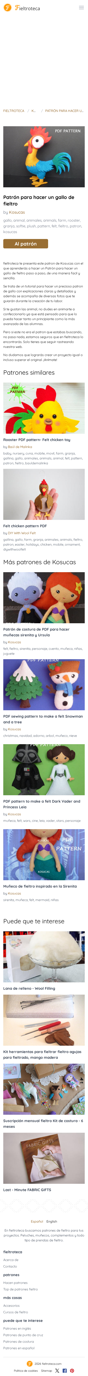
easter (20, 544)
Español (37, 1221)
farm (62, 220)
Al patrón (26, 244)
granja (9, 226)
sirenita (25, 649)
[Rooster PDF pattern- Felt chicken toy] (44, 408)
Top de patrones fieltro (20, 1289)
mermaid (42, 900)
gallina (8, 458)
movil (50, 453)
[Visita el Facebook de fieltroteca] (65, 1371)
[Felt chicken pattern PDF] (44, 494)
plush (31, 226)
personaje (39, 649)
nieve (73, 736)
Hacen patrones (15, 1283)
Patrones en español (19, 1348)
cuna (29, 453)
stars (60, 821)
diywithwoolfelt (14, 549)
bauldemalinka (36, 463)
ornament (72, 544)
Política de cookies (26, 1371)
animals (49, 220)
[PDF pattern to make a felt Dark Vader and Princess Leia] (44, 769)
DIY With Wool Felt (22, 533)
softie (20, 226)
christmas (10, 736)
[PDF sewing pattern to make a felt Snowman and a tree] (44, 684)
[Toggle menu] (81, 7)
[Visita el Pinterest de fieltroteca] (72, 1371)
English (51, 1221)
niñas (78, 649)
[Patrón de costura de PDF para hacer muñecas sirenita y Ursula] (44, 597)
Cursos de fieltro (15, 1312)
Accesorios (11, 1305)
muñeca (66, 649)
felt (54, 226)
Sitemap (46, 1371)
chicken (46, 544)
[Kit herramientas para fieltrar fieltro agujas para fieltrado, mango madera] (44, 1020)
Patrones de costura (18, 1341)
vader (50, 821)
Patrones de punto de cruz (23, 1335)
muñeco (61, 736)
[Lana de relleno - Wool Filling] (44, 956)
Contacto (10, 1266)
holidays (32, 544)
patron (75, 226)
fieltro (63, 226)
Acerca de (10, 1260)
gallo (7, 220)
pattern (43, 226)
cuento (54, 649)
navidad (25, 736)
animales (34, 220)
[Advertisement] (44, 61)
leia (42, 821)
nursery (18, 453)
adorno (38, 736)
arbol (50, 736)
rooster (74, 220)
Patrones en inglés (17, 1328)
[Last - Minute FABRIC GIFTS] (44, 1158)
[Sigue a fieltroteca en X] (57, 1371)
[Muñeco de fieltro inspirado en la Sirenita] (44, 854)
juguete (9, 653)
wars (26, 821)
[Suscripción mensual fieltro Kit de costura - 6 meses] (44, 1089)
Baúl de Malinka (20, 447)
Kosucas (17, 212)
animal (19, 220)
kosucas (10, 231)
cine (35, 821)
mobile (39, 453)
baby (7, 453)
